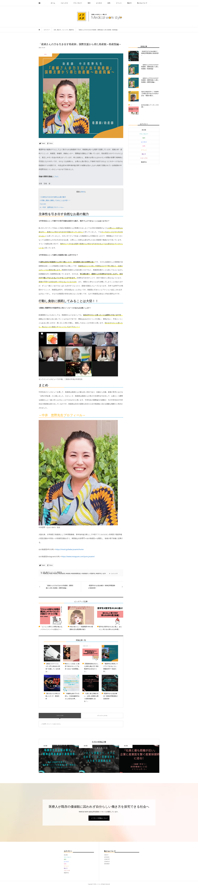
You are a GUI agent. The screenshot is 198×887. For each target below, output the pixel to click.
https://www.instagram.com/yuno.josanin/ (78, 556)
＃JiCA (104, 573)
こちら (56, 176)
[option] (59, 759)
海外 (89, 3)
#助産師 (68, 573)
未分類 (144, 130)
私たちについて (142, 3)
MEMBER (106, 864)
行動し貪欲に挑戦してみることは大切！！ (55, 200)
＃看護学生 (92, 573)
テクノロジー (77, 3)
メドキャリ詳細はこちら (99, 818)
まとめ (43, 204)
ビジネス (99, 3)
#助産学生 (99, 573)
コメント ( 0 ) (60, 715)
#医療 (50, 573)
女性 (108, 3)
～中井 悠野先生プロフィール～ (52, 207)
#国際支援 (46, 573)
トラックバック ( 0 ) (102, 715)
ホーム (53, 3)
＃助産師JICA (84, 573)
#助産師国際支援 (76, 573)
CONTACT (107, 861)
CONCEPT (107, 859)
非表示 (83, 192)
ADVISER (106, 857)
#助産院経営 (61, 573)
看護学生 (59, 572)
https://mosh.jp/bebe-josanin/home (70, 549)
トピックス (64, 3)
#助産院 (55, 573)
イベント (119, 3)
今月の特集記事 (99, 742)
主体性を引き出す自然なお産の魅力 (53, 197)
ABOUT (107, 855)
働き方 (129, 3)
